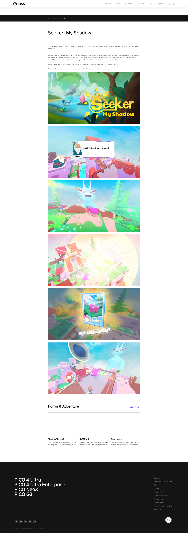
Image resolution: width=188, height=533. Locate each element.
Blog (150, 4)
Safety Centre (159, 503)
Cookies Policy (159, 499)
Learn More (134, 407)
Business (141, 4)
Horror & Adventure (59, 18)
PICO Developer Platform (164, 481)
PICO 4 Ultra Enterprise (39, 484)
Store (118, 4)
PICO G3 (23, 494)
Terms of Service (160, 495)
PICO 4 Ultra (27, 480)
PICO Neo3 (26, 489)
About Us (157, 510)
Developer (128, 4)
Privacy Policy (159, 492)
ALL (49, 18)
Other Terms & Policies (163, 506)
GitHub (156, 488)
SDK (155, 485)
